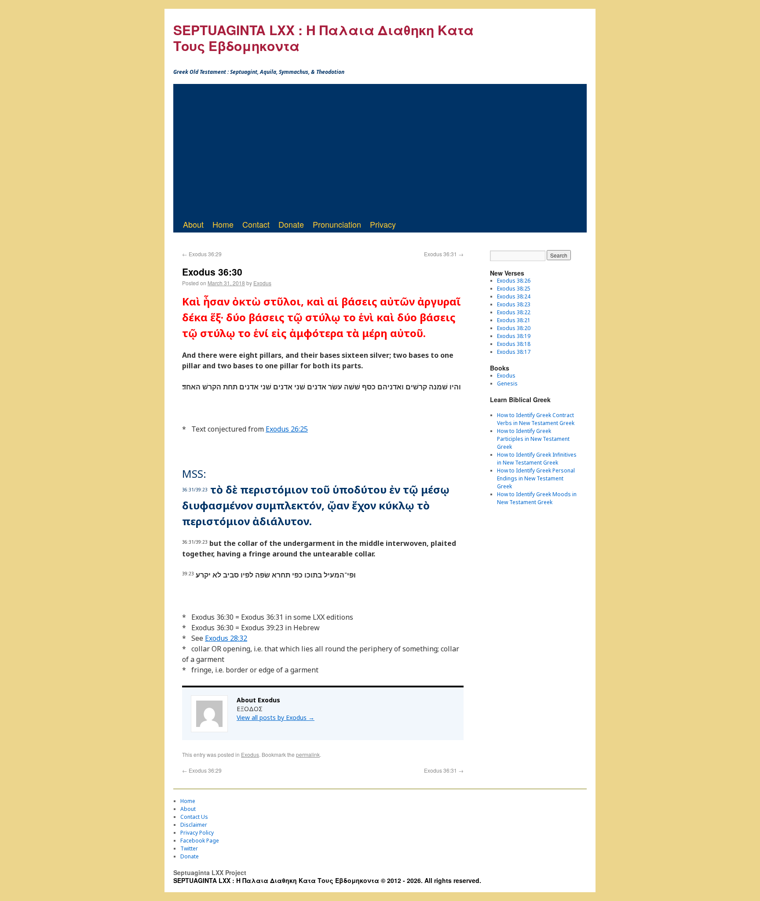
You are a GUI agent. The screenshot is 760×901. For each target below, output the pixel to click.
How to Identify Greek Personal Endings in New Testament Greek (536, 478)
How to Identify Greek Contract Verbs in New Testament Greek (535, 419)
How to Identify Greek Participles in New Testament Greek (533, 438)
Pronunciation (337, 224)
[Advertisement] (380, 149)
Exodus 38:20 (513, 328)
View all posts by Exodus (275, 717)
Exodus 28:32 (226, 638)
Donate (291, 224)
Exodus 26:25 (287, 429)
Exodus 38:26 (513, 280)
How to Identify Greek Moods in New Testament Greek (537, 498)
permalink (308, 754)
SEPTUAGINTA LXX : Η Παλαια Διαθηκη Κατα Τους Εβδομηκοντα (323, 37)
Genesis (507, 383)
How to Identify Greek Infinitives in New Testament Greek (537, 458)
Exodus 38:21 (513, 320)
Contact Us (194, 817)
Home (223, 224)
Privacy (383, 224)
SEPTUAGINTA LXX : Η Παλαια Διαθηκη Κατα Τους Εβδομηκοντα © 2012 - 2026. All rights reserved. (327, 880)
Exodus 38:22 (513, 312)
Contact (256, 224)
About (193, 224)
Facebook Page (199, 840)
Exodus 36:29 (202, 254)
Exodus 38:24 (513, 296)
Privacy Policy (197, 832)
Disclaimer (193, 824)
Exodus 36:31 (444, 254)
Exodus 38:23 (513, 304)
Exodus (262, 283)
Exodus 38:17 (513, 352)
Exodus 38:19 (513, 336)
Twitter (189, 848)
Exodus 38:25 (513, 288)
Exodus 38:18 (513, 344)
